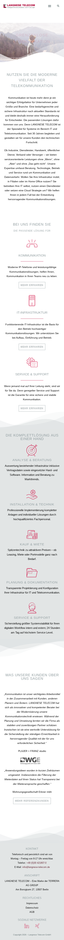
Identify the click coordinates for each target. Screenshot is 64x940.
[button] (49, 6)
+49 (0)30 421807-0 (36, 863)
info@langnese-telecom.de (36, 867)
